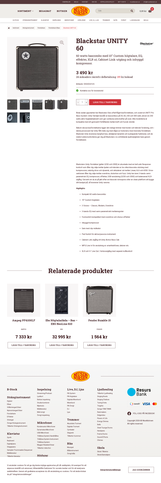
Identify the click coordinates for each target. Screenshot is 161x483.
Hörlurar (81, 20)
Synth (9, 437)
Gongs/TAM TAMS (104, 409)
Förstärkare (41, 28)
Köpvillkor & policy (107, 2)
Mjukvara (40, 406)
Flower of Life (102, 418)
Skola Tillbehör (102, 451)
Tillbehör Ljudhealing (105, 393)
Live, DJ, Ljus (94, 20)
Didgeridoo (101, 415)
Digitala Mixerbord (74, 399)
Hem (9, 28)
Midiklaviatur (12, 453)
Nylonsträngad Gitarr (14, 410)
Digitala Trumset (73, 426)
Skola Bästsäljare (103, 455)
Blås (115, 20)
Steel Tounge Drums (104, 428)
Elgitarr (9, 401)
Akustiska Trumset (74, 423)
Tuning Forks (102, 403)
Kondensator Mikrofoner (46, 426)
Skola (76, 2)
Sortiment (24, 11)
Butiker (62, 11)
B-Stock (16, 20)
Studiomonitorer (43, 403)
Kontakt (85, 2)
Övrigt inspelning (43, 415)
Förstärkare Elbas (54, 28)
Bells (99, 424)
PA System (71, 393)
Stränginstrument (30, 20)
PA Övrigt (70, 406)
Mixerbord (71, 403)
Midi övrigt (41, 412)
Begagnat (45, 11)
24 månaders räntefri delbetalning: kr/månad (104, 76)
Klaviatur (45, 20)
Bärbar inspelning (43, 399)
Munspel (70, 447)
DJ (68, 409)
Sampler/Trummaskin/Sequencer (19, 450)
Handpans (101, 431)
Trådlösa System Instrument (47, 439)
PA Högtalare (72, 396)
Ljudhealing (135, 20)
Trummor (106, 20)
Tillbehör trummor (74, 436)
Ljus (68, 412)
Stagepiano (11, 447)
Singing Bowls (102, 396)
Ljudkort (40, 396)
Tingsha (100, 406)
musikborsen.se (135, 2)
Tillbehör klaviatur (13, 456)
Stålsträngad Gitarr (14, 407)
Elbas (9, 404)
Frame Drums (102, 434)
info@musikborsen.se (150, 2)
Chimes (100, 440)
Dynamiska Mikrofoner (45, 430)
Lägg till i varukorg (105, 102)
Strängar (10, 420)
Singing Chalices (103, 399)
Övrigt (123, 20)
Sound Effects (102, 437)
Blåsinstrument (73, 450)
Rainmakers (101, 412)
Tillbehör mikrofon (44, 448)
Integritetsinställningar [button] (110, 470)
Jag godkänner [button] (141, 470)
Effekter (10, 417)
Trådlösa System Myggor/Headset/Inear (45, 443)
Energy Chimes (102, 421)
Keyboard (10, 441)
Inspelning (57, 20)
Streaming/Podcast (44, 393)
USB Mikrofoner (43, 433)
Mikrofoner (69, 20)
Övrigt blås (71, 453)
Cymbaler (70, 430)
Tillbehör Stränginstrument (17, 426)
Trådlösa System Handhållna (47, 436)
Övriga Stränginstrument (16, 423)
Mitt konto (122, 2)
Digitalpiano (11, 444)
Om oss (94, 2)
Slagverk (70, 433)
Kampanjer (66, 2)
